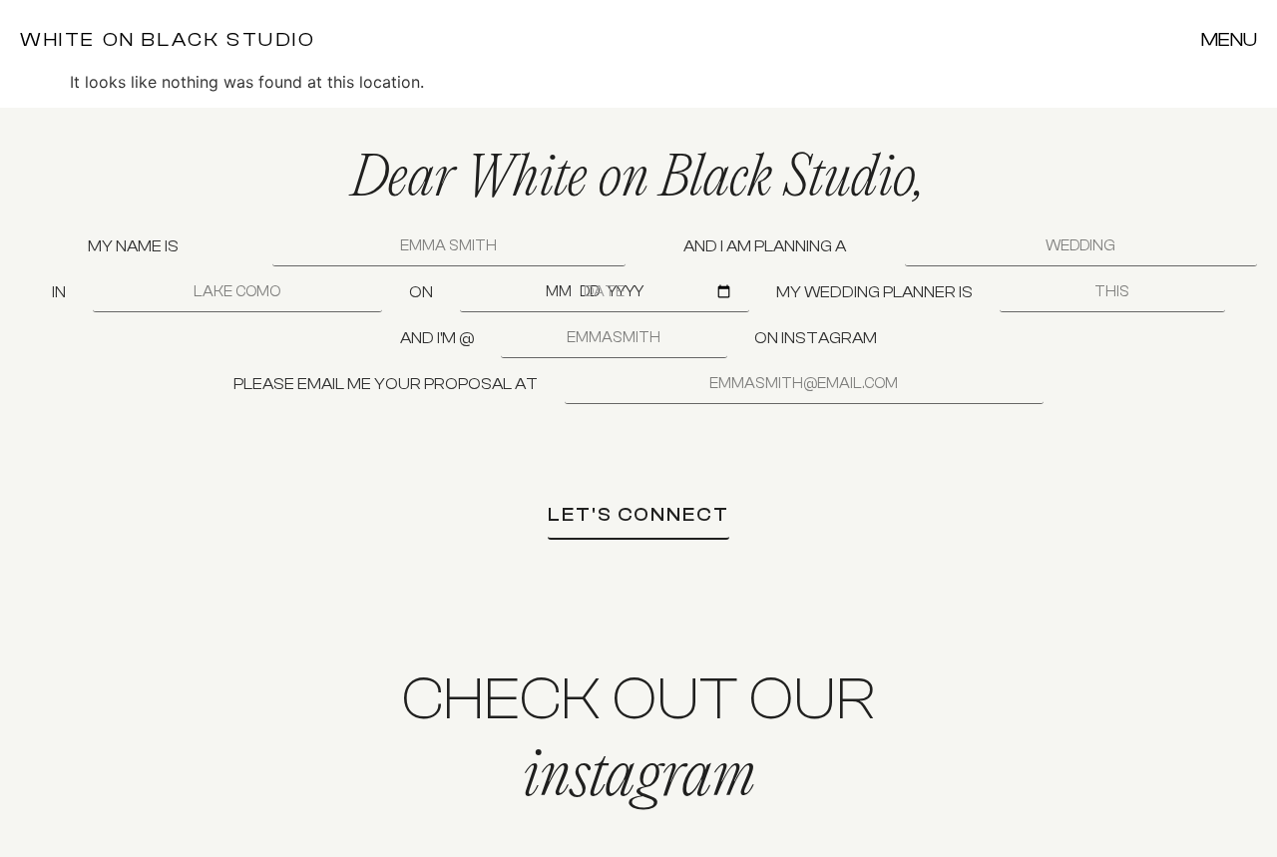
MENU (1229, 39)
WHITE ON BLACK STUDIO (168, 39)
